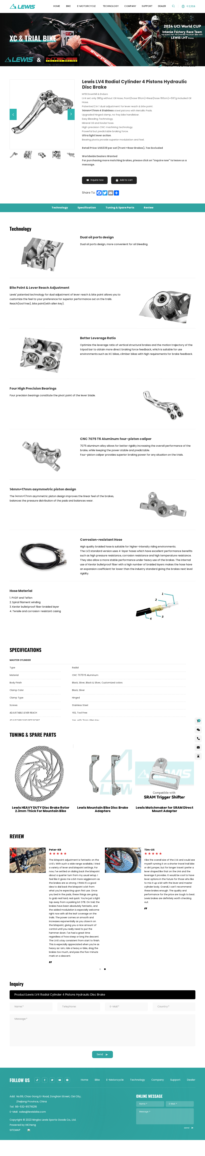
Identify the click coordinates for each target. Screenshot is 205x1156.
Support (147, 6)
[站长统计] (25, 1039)
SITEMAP (15, 1039)
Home (56, 6)
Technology (111, 6)
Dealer (162, 6)
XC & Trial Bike (186, 66)
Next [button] (76, 155)
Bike (68, 6)
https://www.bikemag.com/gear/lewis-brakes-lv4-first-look (71, 862)
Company (130, 6)
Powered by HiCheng (23, 1034)
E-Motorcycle (86, 6)
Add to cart (126, 180)
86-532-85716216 (26, 1016)
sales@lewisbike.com (32, 1021)
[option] (42, 112)
